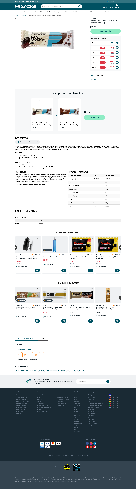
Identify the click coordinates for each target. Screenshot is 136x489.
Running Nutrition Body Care (56, 370)
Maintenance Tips (42, 405)
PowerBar (93, 18)
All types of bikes (21, 407)
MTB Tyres (91, 395)
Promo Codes (61, 403)
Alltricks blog (20, 413)
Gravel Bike (91, 419)
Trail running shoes (93, 407)
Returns (39, 399)
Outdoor (66, 12)
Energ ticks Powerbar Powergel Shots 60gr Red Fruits (107, 257)
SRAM (76, 427)
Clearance (116, 12)
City (41, 12)
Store (39, 401)
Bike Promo (61, 405)
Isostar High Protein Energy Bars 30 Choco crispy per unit (80, 308)
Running (56, 12)
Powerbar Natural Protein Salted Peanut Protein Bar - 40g (25, 308)
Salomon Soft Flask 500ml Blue (52, 257)
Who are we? (19, 395)
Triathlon (75, 12)
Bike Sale (60, 401)
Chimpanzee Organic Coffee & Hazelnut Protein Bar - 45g (105, 308)
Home (17, 15)
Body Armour (92, 399)
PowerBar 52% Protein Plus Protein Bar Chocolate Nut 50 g (69, 124)
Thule (75, 425)
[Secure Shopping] (50, 445)
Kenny (76, 411)
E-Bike (89, 401)
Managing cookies (63, 399)
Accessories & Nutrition (89, 12)
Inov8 (75, 407)
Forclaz (76, 419)
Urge (75, 399)
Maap (75, 409)
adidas (76, 395)
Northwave (77, 403)
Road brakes (91, 421)
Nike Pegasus (78, 423)
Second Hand (105, 12)
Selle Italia (77, 421)
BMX (48, 12)
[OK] (107, 381)
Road (25, 12)
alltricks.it (115, 403)
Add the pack (94, 117)
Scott (75, 429)
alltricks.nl (115, 407)
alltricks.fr (115, 397)
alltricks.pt (115, 405)
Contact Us (40, 395)
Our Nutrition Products (27, 142)
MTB (18, 12)
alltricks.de (115, 401)
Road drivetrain (92, 423)
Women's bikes (92, 409)
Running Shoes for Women (96, 403)
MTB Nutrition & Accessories (26, 370)
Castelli (76, 397)
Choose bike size (21, 409)
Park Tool (77, 405)
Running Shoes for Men (95, 405)
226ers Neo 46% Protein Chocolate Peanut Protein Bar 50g (53, 308)
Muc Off (76, 401)
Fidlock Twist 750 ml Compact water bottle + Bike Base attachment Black (27, 257)
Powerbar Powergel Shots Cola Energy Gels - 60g (81, 257)
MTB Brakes (91, 413)
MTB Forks (91, 411)
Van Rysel (77, 431)
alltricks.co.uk (116, 395)
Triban (76, 417)
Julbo (76, 413)
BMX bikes (91, 425)
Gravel (34, 12)
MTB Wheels (91, 397)
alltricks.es (115, 399)
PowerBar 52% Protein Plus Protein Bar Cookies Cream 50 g (41, 124)
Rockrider (77, 415)
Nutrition (23, 15)
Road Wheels (92, 415)
